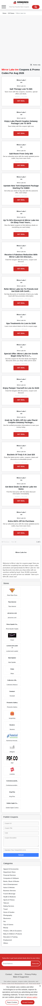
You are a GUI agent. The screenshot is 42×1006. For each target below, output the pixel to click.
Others (5, 943)
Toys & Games (8, 924)
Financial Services (9, 875)
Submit (21, 855)
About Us (18, 974)
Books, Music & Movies (11, 881)
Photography (7, 915)
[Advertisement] (21, 41)
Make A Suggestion (21, 977)
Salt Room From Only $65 (21, 154)
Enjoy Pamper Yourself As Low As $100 (21, 388)
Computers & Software (11, 878)
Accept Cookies (27, 1002)
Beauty (5, 927)
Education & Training (10, 937)
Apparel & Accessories (11, 869)
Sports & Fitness (9, 900)
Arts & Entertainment (10, 884)
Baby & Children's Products (12, 934)
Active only (36, 65)
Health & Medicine (9, 897)
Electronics (7, 918)
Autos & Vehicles (9, 887)
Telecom (6, 903)
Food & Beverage (9, 894)
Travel (5, 909)
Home (4, 13)
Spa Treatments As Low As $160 (21, 323)
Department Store (9, 872)
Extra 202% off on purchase (21, 521)
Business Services (9, 890)
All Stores (11, 13)
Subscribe (35, 963)
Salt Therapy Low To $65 (21, 89)
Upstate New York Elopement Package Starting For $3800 (21, 187)
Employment (7, 940)
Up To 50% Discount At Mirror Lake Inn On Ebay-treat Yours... (21, 221)
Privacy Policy (31, 974)
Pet (4, 921)
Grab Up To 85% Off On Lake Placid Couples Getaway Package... (21, 421)
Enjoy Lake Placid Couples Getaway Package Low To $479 (21, 122)
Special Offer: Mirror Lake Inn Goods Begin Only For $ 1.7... (21, 355)
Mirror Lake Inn (21, 86)
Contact (8, 974)
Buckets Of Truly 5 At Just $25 (21, 455)
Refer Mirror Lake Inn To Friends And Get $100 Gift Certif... (21, 290)
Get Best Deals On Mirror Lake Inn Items (21, 488)
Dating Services (8, 906)
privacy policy (32, 997)
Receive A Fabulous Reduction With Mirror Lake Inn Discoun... (21, 256)
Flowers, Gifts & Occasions (12, 931)
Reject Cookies (12, 1002)
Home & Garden (8, 912)
